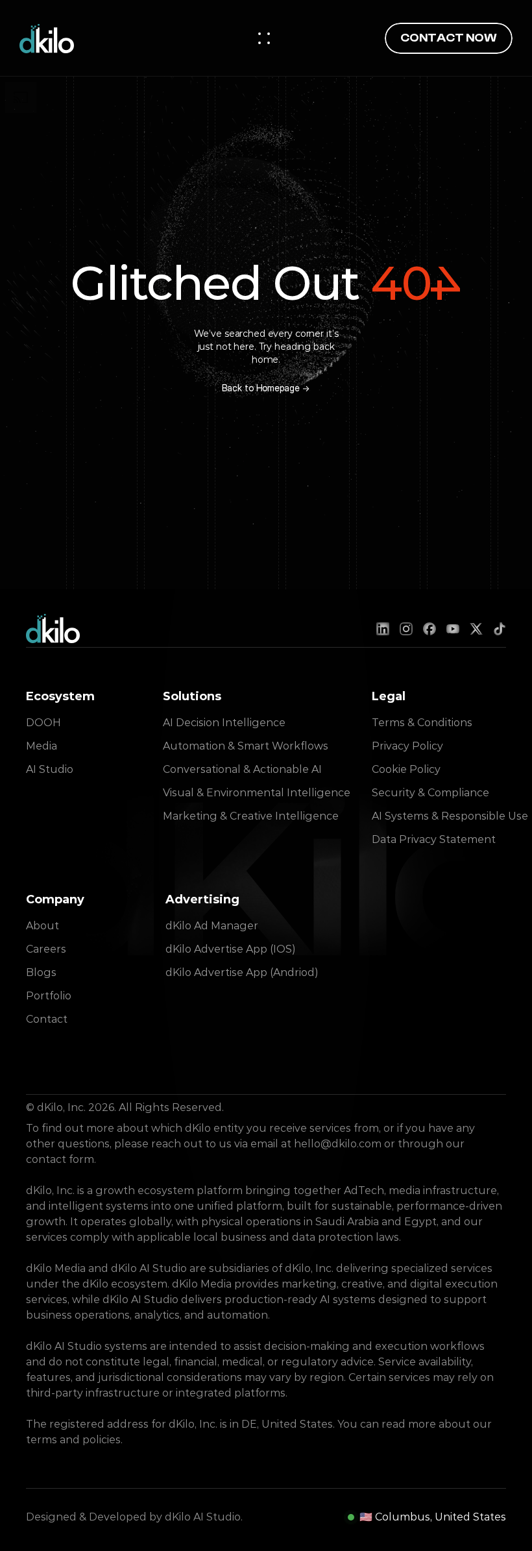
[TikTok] (499, 628)
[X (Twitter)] (476, 628)
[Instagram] (406, 628)
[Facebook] (429, 628)
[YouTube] (452, 628)
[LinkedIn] (382, 628)
